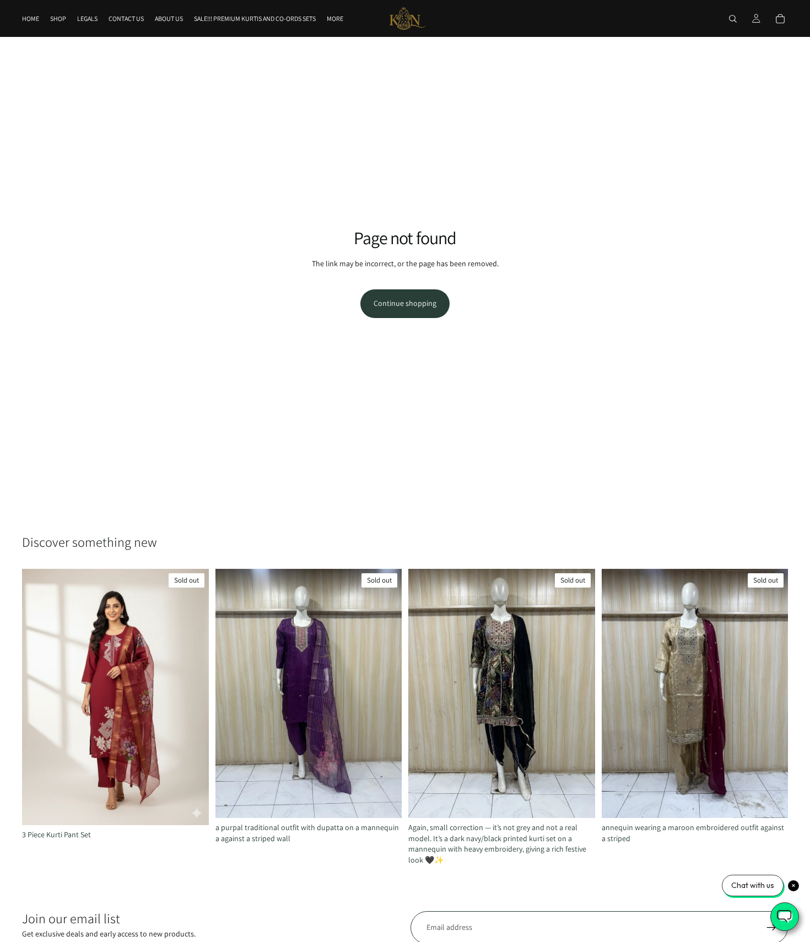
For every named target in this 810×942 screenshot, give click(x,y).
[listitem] (335, 18)
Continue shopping (405, 303)
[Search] (733, 19)
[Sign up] (771, 927)
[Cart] (780, 19)
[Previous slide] (38, 697)
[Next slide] (192, 697)
